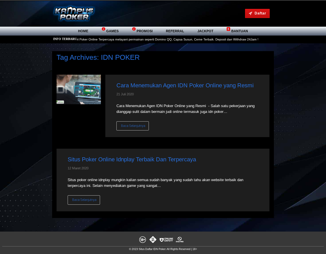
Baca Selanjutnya (133, 126)
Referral (175, 31)
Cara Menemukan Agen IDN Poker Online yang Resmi (185, 85)
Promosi (145, 31)
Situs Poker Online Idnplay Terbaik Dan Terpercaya (132, 159)
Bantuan (239, 31)
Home (83, 31)
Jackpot (205, 31)
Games (112, 31)
